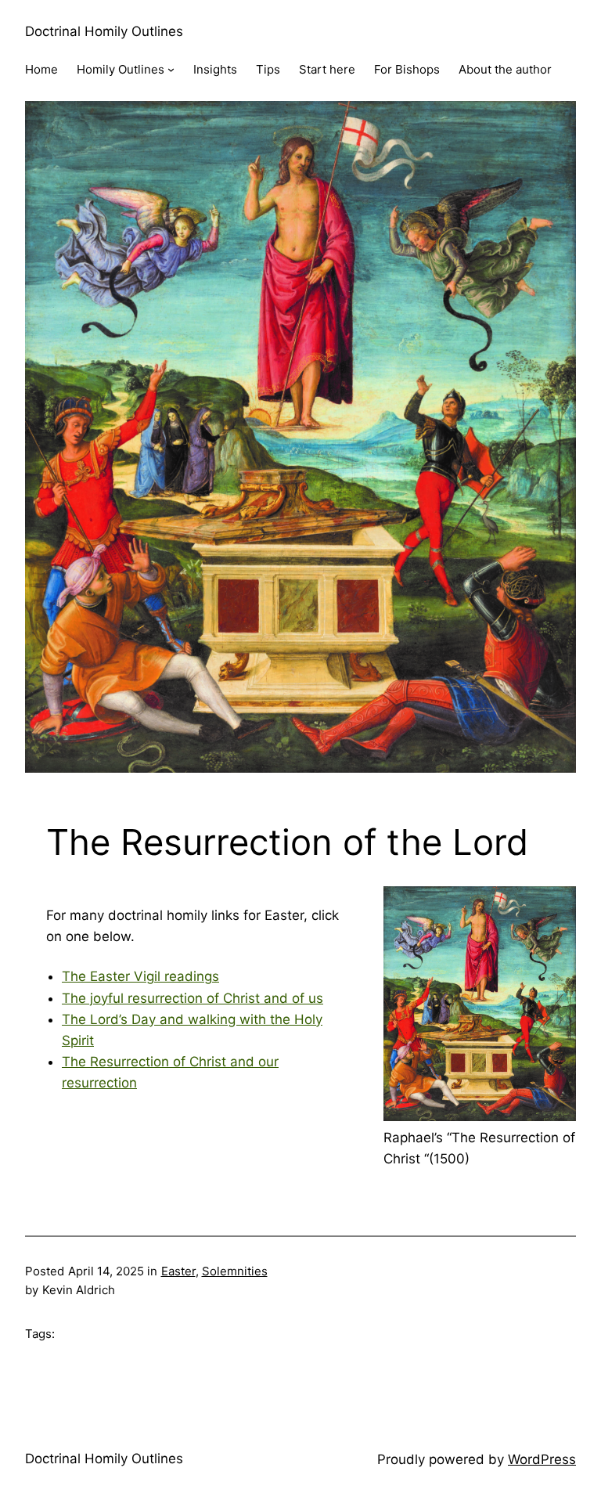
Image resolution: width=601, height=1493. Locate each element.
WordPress (542, 1459)
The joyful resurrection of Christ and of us (192, 998)
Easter (178, 1271)
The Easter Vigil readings (140, 976)
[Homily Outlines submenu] (171, 69)
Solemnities (235, 1271)
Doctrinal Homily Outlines (104, 31)
